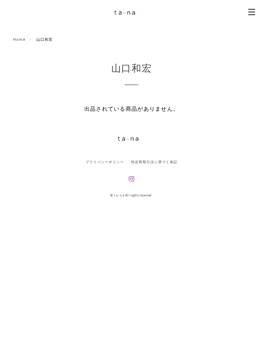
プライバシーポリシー (105, 162)
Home (19, 39)
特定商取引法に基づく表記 (154, 162)
